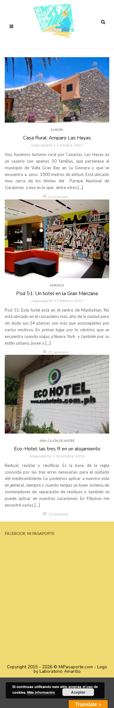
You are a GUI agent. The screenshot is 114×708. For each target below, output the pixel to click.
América (57, 285)
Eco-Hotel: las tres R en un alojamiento (57, 449)
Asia (43, 440)
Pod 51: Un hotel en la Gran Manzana (57, 293)
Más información (41, 692)
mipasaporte (41, 145)
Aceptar (78, 692)
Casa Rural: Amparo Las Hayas (57, 138)
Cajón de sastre (61, 440)
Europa (57, 129)
